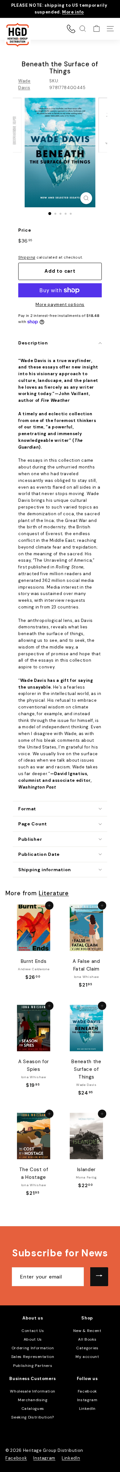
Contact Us (32, 1330)
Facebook (87, 1391)
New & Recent (87, 1330)
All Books (87, 1339)
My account (87, 1356)
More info (73, 12)
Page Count (32, 824)
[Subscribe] (99, 1276)
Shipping (26, 257)
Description (33, 343)
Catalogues (32, 1408)
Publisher (30, 839)
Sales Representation (32, 1356)
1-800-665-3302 (71, 29)
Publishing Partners (32, 1365)
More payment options (60, 304)
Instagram (87, 1399)
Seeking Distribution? (32, 1417)
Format (27, 809)
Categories (87, 1348)
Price (24, 230)
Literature (54, 893)
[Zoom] (86, 198)
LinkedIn (87, 1408)
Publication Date (39, 854)
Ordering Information (33, 1348)
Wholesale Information (32, 1391)
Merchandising (32, 1399)
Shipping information (44, 869)
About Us (33, 1339)
